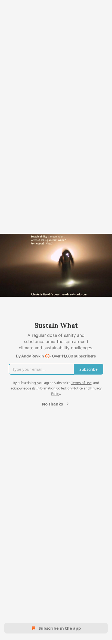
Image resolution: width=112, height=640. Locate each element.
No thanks (52, 404)
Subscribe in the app (60, 628)
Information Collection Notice (59, 388)
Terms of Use (81, 382)
